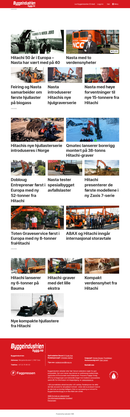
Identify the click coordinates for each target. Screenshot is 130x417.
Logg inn (100, 4)
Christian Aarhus (67, 358)
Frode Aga (69, 356)
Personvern (52, 401)
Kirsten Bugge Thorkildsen (102, 358)
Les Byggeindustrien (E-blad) (85, 4)
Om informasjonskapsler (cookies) (60, 398)
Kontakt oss (89, 365)
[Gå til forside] (24, 4)
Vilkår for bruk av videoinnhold (58, 396)
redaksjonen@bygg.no (63, 362)
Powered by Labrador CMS (65, 414)
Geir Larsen (104, 360)
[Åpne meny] (115, 4)
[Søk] (108, 4)
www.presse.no (87, 380)
